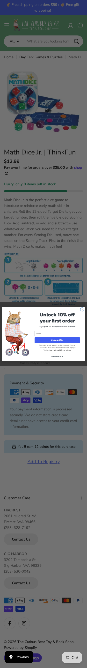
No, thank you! (57, 356)
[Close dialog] (82, 309)
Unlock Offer (57, 340)
